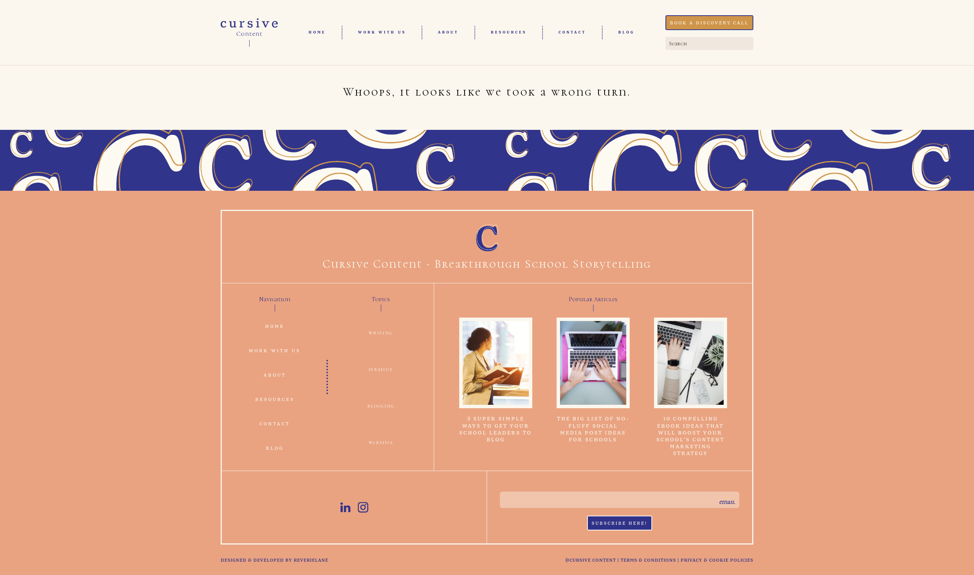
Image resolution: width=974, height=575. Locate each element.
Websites (381, 442)
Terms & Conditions (648, 560)
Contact (572, 32)
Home (317, 32)
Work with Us (382, 32)
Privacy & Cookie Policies (717, 560)
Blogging (381, 405)
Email (727, 502)
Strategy (381, 369)
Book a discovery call (709, 23)
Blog (626, 32)
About (448, 32)
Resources (509, 32)
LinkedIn (345, 507)
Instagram (363, 507)
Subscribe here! (620, 524)
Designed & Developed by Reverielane (274, 560)
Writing (381, 332)
